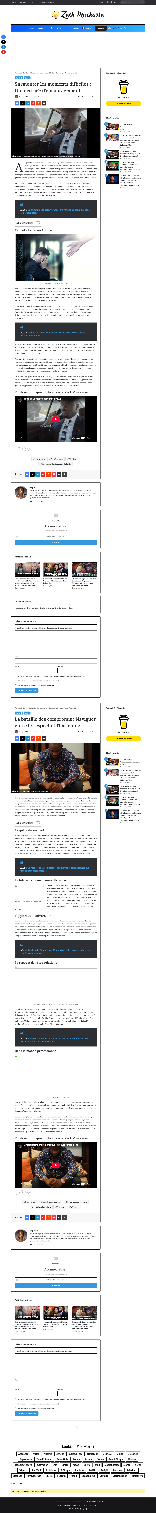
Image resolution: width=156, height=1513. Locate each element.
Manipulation (111, 1465)
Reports (21, 97)
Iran (55, 1465)
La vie (27, 78)
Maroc (126, 1465)
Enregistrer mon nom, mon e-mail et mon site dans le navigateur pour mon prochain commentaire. (51, 676)
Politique (51, 1470)
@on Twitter (16, 1483)
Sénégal (61, 1475)
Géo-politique (115, 1459)
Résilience (73, 459)
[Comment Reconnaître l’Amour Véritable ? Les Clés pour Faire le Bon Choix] (55, 569)
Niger (138, 1465)
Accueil (14, 2)
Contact (31, 2)
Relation (117, 1470)
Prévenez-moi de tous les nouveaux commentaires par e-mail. (38, 681)
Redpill (104, 1470)
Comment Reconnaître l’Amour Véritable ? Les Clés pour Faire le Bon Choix (55, 581)
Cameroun (92, 1454)
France (88, 1459)
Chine (120, 1454)
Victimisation (120, 1475)
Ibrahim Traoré (23, 1465)
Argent (60, 1454)
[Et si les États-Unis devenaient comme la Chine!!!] (112, 126)
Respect (17, 1475)
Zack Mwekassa (90, 1501)
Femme (76, 1459)
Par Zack (26, 73)
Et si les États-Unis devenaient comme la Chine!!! (130, 126)
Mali (97, 1465)
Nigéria (23, 1470)
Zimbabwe (137, 1475)
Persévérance (57, 459)
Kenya (76, 1465)
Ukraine (103, 1475)
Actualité (23, 1454)
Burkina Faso (75, 1454)
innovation (42, 1465)
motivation (40, 459)
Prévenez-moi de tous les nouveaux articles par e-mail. (35, 685)
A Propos (23, 2)
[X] (33, 501)
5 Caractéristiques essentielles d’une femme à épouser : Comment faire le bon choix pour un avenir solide (84, 582)
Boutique (44, 28)
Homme (132, 1459)
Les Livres (56, 28)
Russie (49, 1475)
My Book (101, 28)
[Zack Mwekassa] (78, 15)
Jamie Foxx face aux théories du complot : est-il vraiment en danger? (130, 153)
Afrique (48, 1454)
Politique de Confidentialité (46, 2)
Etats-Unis (62, 1459)
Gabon (100, 1459)
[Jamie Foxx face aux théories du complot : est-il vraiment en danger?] (112, 155)
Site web (60, 666)
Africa (36, 1454)
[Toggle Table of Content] (36, 223)
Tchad (73, 1475)
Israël (65, 1465)
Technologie (88, 1475)
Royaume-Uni (33, 1475)
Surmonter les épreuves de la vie (56, 464)
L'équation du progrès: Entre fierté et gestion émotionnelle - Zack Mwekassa (46, 608)
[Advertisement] (78, 51)
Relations (132, 1470)
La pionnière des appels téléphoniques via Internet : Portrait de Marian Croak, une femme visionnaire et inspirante (130, 180)
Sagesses (100, 1501)
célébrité (133, 1454)
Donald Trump (44, 1459)
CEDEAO (107, 1454)
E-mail (17, 666)
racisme (79, 1470)
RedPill (92, 1470)
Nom (17, 657)
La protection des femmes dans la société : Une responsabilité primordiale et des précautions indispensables (130, 140)
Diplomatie (26, 1459)
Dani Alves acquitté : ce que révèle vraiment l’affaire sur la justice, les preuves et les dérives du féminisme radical (26, 582)
